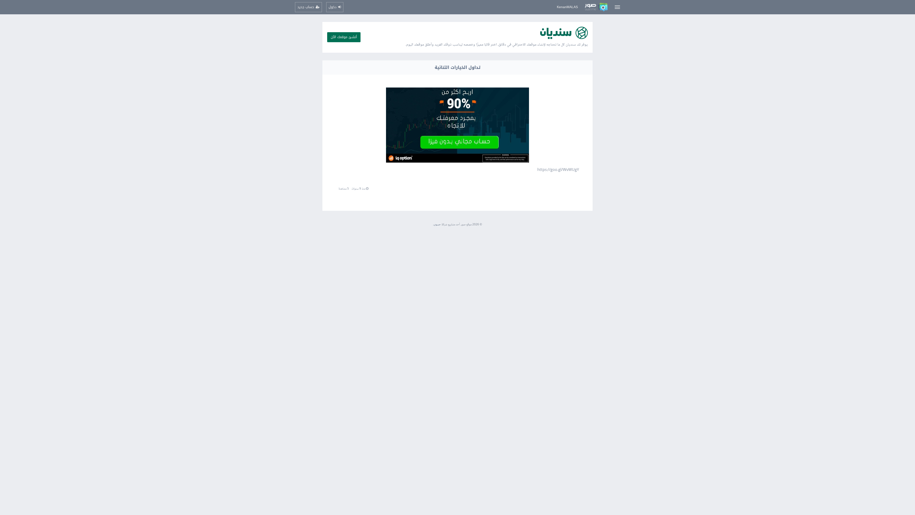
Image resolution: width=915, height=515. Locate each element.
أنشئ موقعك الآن (344, 37)
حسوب (437, 224)
